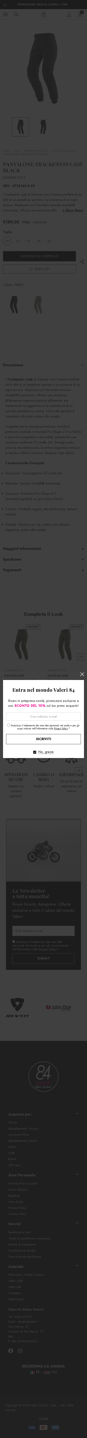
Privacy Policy (61, 728)
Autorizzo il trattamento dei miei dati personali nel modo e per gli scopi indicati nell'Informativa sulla (45, 727)
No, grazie (46, 752)
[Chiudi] (82, 674)
